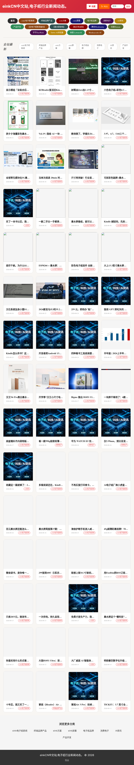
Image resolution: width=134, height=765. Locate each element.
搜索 (128, 7)
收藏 (93, 6)
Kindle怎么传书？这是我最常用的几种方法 (27, 353)
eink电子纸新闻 (28, 20)
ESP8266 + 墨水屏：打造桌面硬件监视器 (59, 265)
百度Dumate (115, 27)
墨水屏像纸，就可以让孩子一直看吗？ (90, 221)
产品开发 (17, 27)
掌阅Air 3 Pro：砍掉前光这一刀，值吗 (90, 704)
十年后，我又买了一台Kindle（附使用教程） (29, 704)
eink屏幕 (76, 20)
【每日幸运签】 (78, 27)
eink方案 (62, 20)
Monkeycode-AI (95, 32)
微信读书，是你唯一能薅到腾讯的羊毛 (25, 572)
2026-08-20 (107, 357)
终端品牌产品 (46, 20)
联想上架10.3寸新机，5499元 (85, 572)
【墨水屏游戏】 (59, 27)
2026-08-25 (42, 313)
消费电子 (107, 20)
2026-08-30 (42, 138)
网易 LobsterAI (76, 32)
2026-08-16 (42, 445)
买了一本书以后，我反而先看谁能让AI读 (26, 221)
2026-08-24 (75, 313)
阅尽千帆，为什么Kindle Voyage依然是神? (27, 265)
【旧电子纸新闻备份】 (37, 27)
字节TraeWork (38, 32)
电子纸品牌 (92, 20)
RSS (106, 6)
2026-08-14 (75, 664)
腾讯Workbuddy (98, 27)
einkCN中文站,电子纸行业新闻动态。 (35, 6)
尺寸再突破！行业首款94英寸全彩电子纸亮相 (94, 177)
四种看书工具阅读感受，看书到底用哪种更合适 (95, 353)
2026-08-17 (75, 401)
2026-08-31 (10, 94)
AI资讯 (120, 20)
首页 (13, 20)
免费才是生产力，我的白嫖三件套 (88, 616)
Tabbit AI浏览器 (57, 32)
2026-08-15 (75, 533)
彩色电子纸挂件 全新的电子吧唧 (87, 265)
